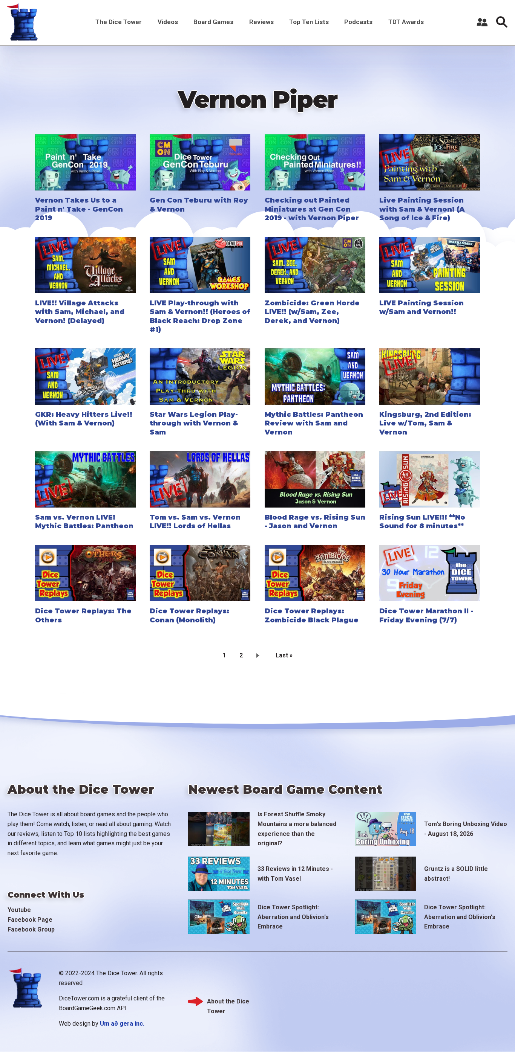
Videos (168, 22)
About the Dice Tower (228, 1002)
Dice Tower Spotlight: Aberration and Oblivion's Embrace (293, 917)
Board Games (213, 22)
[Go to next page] (259, 655)
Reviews (261, 22)
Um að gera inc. (122, 1023)
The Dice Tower (118, 22)
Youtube (19, 909)
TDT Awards (406, 22)
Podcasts (358, 22)
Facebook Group (31, 929)
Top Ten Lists (309, 22)
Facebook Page (30, 919)
